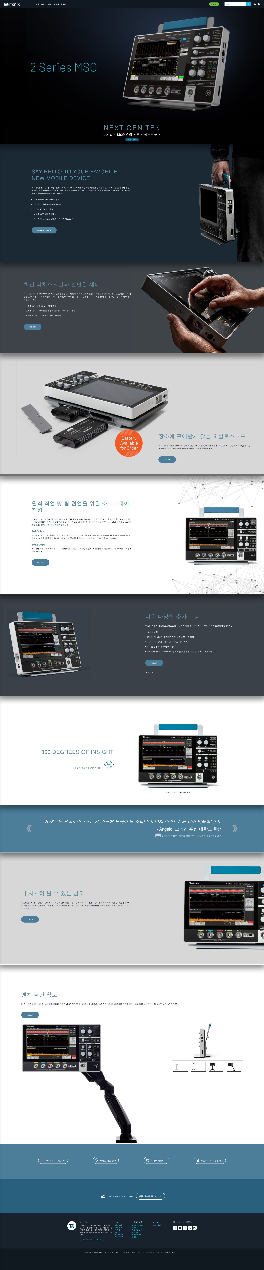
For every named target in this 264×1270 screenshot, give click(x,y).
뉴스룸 (117, 1230)
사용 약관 (126, 1252)
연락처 (134, 1227)
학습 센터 (135, 1232)
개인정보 (117, 1252)
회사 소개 (118, 1225)
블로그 (134, 1237)
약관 (133, 1252)
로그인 (254, 4)
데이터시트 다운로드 (44, 230)
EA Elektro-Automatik (119, 1235)
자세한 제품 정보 (108, 1160)
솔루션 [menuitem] (43, 4)
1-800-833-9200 (137, 1225)
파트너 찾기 (157, 1225)
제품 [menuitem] (37, 4)
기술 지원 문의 (137, 1230)
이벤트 (117, 1232)
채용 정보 (118, 1227)
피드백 (159, 1252)
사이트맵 (108, 1252)
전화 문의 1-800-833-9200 (146, 1252)
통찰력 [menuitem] (63, 4)
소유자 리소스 (136, 1234)
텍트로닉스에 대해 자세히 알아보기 (92, 1239)
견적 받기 (214, 4)
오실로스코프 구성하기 (212, 1160)
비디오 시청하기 (132, 140)
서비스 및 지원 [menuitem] (53, 4)
